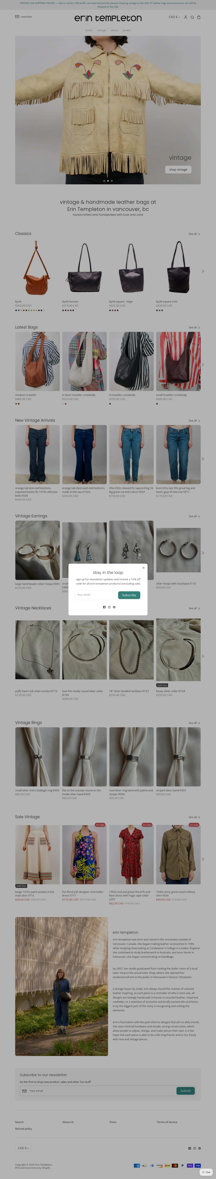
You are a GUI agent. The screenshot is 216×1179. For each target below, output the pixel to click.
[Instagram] (108, 607)
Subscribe (129, 595)
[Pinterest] (113, 607)
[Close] (143, 567)
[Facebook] (103, 607)
